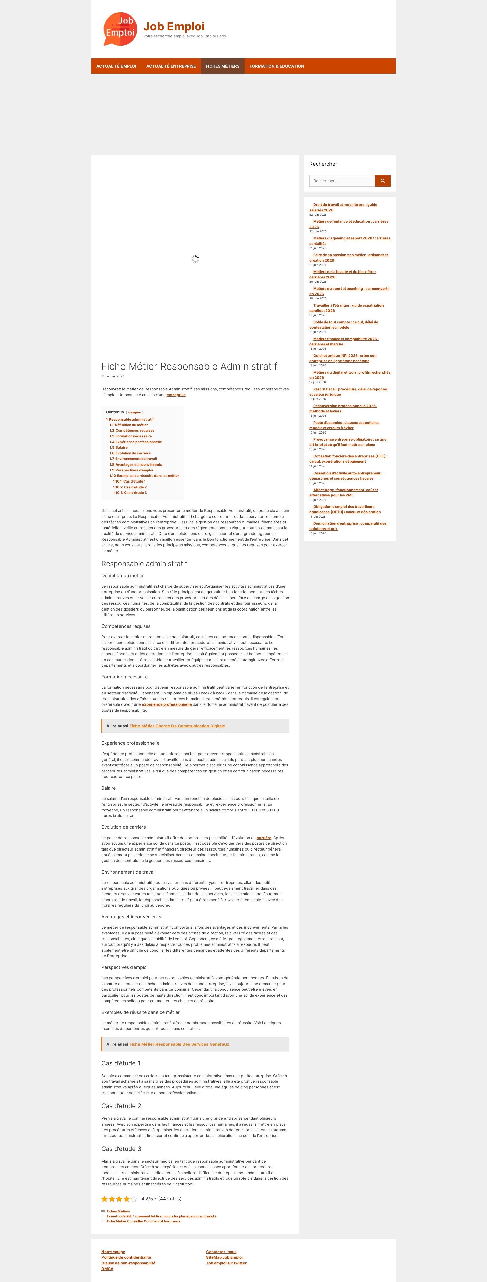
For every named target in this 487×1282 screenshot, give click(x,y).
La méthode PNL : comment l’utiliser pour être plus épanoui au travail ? (161, 1216)
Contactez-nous (221, 1251)
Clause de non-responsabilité (128, 1263)
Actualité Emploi (116, 66)
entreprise (176, 394)
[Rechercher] (383, 181)
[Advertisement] (243, 111)
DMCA (107, 1268)
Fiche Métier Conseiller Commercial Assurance (144, 1221)
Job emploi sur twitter (226, 1263)
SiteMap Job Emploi (224, 1257)
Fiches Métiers (222, 66)
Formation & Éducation (277, 66)
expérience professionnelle (167, 704)
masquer (134, 412)
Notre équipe (113, 1251)
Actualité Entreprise (171, 66)
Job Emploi (174, 26)
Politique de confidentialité (126, 1257)
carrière (264, 837)
